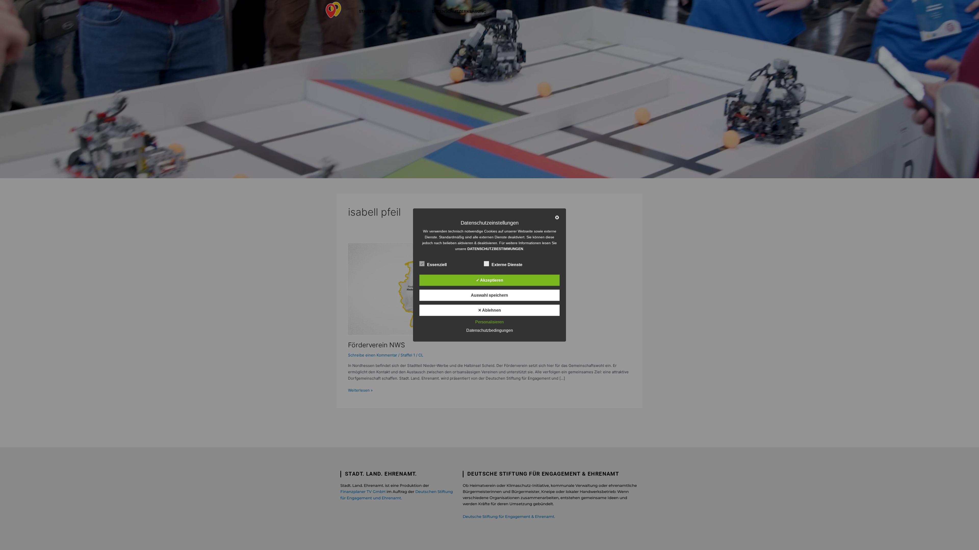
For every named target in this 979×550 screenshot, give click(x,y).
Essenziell (437, 265)
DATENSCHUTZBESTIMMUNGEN (495, 249)
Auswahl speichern (489, 295)
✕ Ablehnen (489, 310)
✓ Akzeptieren (489, 280)
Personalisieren (489, 322)
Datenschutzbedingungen (489, 330)
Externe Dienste (507, 265)
